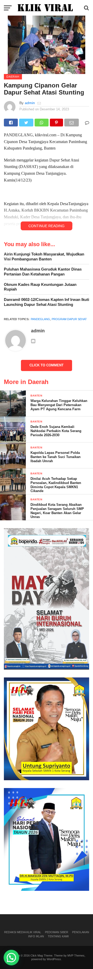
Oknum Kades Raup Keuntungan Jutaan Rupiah (40, 287)
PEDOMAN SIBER (56, 932)
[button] (11, 957)
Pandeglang (40, 319)
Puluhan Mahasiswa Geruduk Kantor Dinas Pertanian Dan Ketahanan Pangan (43, 271)
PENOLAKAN (80, 932)
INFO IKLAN (36, 936)
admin (30, 103)
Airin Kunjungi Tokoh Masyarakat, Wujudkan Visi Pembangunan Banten (44, 256)
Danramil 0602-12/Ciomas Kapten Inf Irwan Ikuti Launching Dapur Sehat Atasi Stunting (46, 302)
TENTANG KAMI (58, 936)
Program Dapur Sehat (69, 319)
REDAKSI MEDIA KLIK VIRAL (22, 932)
